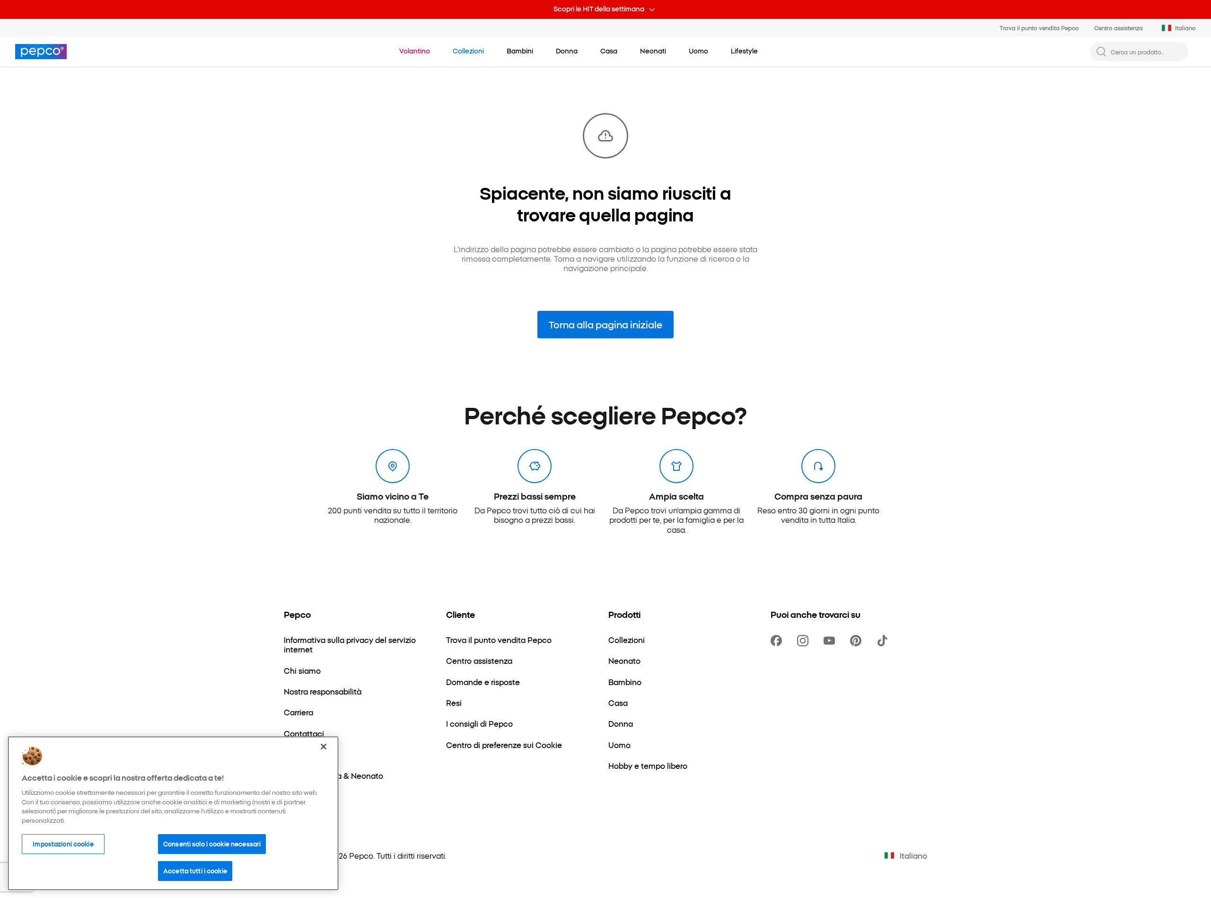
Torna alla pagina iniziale (605, 324)
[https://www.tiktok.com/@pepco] (884, 640)
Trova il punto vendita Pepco (1039, 28)
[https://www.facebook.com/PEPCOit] (778, 640)
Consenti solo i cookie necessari (212, 843)
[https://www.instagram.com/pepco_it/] (804, 640)
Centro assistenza (1118, 28)
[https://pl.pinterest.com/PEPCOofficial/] (857, 640)
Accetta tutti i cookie (195, 870)
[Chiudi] (323, 746)
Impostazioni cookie (63, 843)
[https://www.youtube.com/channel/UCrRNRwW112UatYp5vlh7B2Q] (831, 640)
